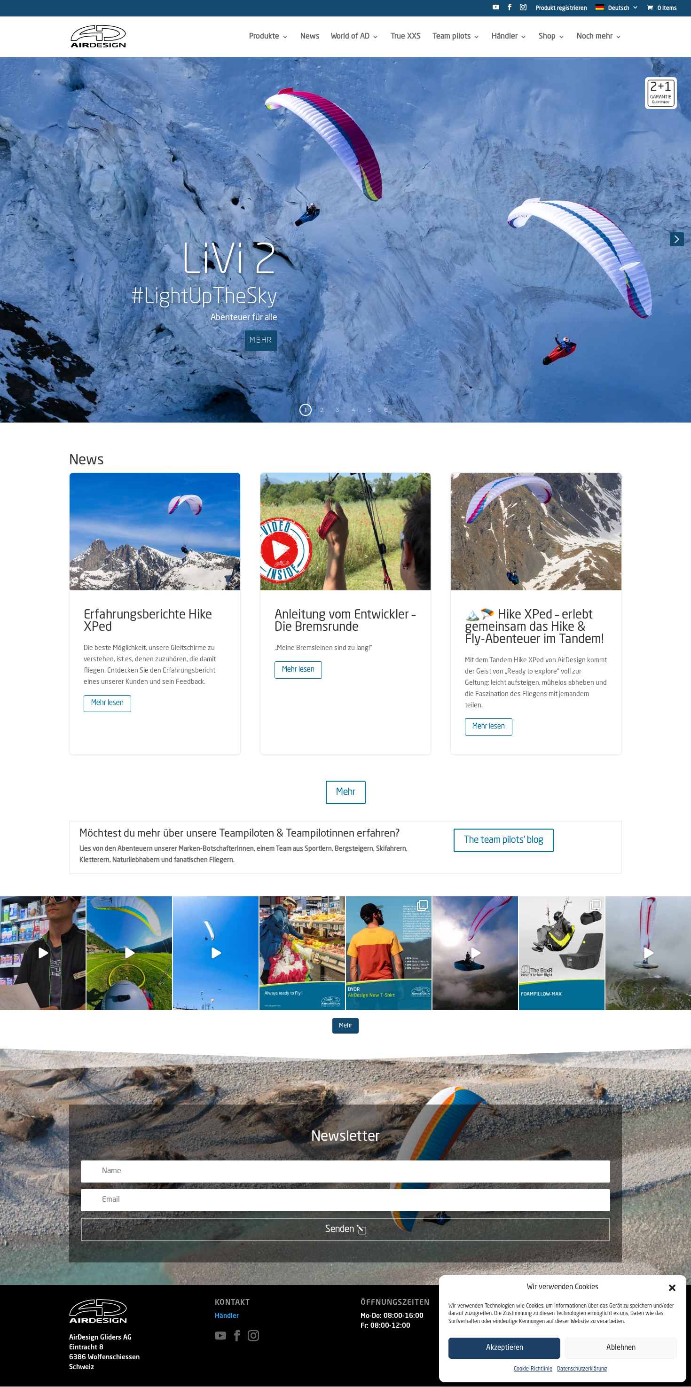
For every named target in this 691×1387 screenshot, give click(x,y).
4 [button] (353, 409)
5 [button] (369, 409)
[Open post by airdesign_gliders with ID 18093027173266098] (648, 953)
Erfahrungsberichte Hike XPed (155, 613)
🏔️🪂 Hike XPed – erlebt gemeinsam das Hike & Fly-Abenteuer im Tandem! (536, 613)
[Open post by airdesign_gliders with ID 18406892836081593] (216, 953)
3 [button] (337, 409)
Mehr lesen (107, 703)
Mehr (345, 792)
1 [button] (305, 409)
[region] (345, 239)
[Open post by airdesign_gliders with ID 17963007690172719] (129, 953)
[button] (672, 1288)
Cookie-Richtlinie (533, 1369)
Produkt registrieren (561, 8)
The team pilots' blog (503, 840)
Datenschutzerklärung (582, 1369)
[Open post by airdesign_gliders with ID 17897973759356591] (475, 953)
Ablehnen (621, 1348)
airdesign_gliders (42, 904)
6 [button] (385, 409)
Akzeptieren (504, 1348)
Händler (227, 1316)
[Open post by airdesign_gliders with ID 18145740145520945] (302, 953)
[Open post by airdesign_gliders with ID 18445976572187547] (389, 953)
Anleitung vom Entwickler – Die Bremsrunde (345, 613)
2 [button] (321, 409)
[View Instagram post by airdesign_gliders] (77, 1001)
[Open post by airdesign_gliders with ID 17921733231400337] (562, 953)
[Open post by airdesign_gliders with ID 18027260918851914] (43, 953)
